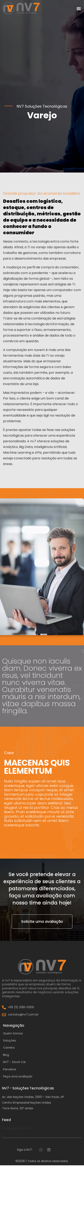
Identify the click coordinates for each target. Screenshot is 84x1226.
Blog (6, 1055)
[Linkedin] (48, 1149)
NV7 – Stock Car (14, 1062)
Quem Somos (13, 1033)
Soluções (9, 1040)
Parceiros (9, 1069)
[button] (78, 8)
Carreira (8, 1048)
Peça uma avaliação (17, 1076)
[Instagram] (40, 1149)
